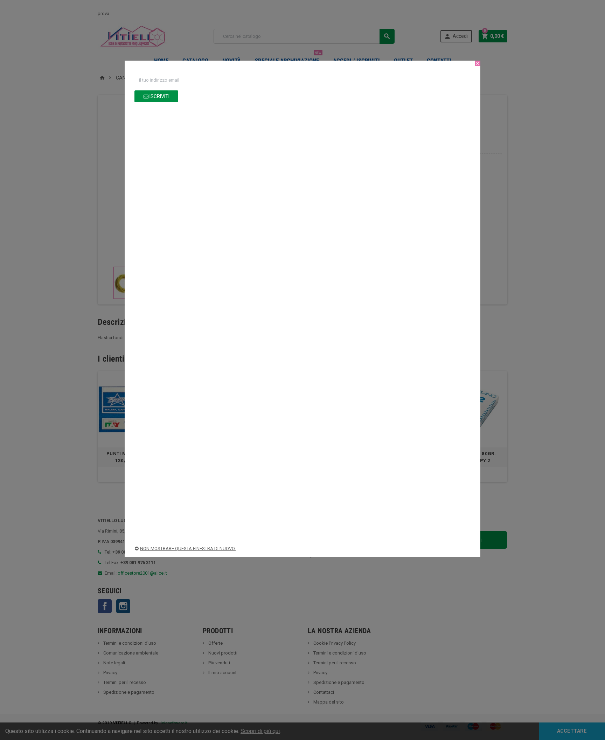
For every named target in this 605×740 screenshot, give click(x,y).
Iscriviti (158, 96)
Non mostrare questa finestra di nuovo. (188, 548)
